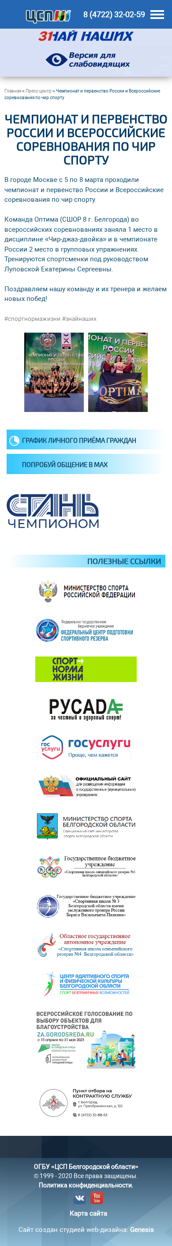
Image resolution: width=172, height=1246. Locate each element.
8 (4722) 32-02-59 (114, 14)
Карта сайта (88, 1213)
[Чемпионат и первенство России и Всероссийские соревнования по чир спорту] (54, 410)
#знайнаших (79, 318)
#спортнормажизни (32, 318)
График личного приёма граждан (79, 440)
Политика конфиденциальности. (86, 1185)
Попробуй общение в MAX (65, 464)
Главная (12, 91)
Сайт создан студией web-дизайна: (86, 1230)
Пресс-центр (39, 91)
